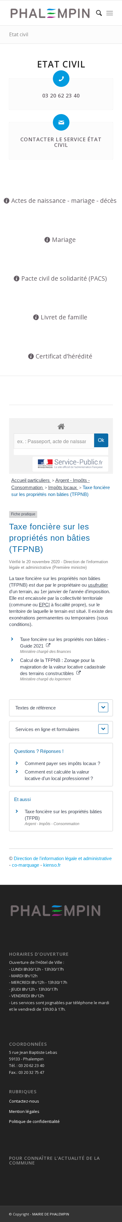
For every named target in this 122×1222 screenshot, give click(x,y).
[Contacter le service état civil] (61, 122)
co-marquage (25, 865)
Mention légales (24, 1111)
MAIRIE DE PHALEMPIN (50, 1214)
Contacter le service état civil (61, 142)
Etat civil (18, 34)
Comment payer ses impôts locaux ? (62, 763)
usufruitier (98, 585)
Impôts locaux (63, 487)
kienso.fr (52, 865)
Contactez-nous (24, 1101)
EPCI (44, 604)
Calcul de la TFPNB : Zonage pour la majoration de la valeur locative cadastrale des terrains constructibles (62, 667)
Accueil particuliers (31, 480)
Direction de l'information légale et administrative (63, 858)
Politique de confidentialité (34, 1121)
